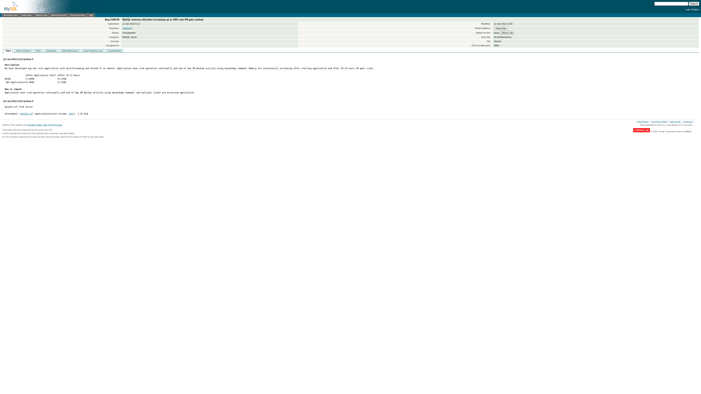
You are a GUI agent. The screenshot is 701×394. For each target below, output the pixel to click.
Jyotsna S (127, 28)
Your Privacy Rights (659, 122)
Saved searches (77, 15)
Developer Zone (11, 15)
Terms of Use (675, 122)
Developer (51, 51)
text (71, 114)
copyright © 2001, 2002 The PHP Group (44, 125)
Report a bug (41, 15)
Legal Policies (642, 122)
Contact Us (688, 122)
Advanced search (59, 15)
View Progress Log (92, 51)
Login (687, 9)
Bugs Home (27, 15)
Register (695, 9)
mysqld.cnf (26, 114)
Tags (91, 15)
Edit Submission (70, 51)
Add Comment (23, 51)
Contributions (114, 51)
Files (38, 51)
